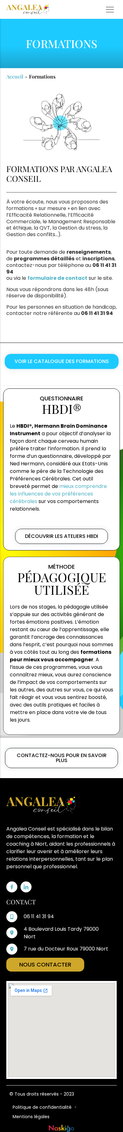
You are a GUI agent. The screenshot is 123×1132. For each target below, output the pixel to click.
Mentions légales (31, 1116)
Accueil (14, 76)
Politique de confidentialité (42, 1107)
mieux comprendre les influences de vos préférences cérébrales (58, 494)
